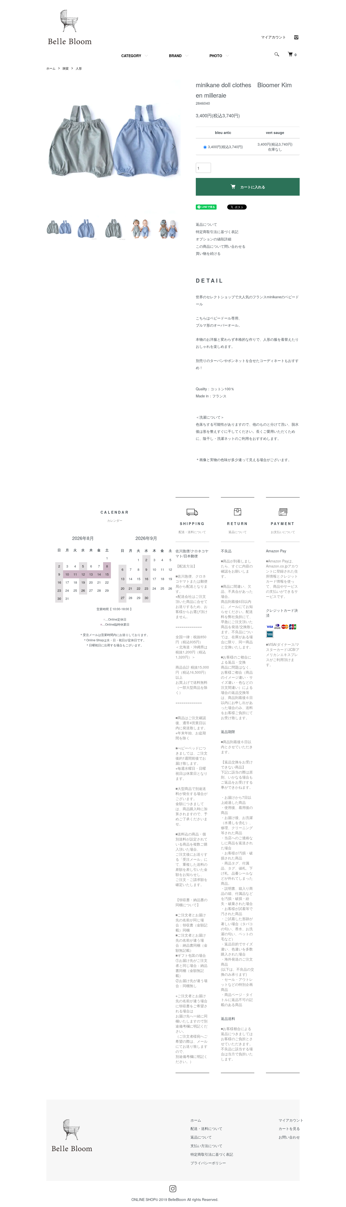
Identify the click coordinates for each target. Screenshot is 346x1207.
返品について (206, 224)
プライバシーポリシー (208, 1162)
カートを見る (289, 1128)
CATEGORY (131, 55)
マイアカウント (273, 36)
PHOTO (215, 55)
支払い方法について (206, 1145)
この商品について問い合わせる (220, 246)
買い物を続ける (208, 253)
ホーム (50, 68)
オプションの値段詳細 (213, 238)
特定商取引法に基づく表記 (217, 231)
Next (173, 146)
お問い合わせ (289, 1137)
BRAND (175, 55)
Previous (54, 146)
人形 (79, 68)
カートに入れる (252, 186)
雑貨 (66, 68)
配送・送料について (206, 1128)
